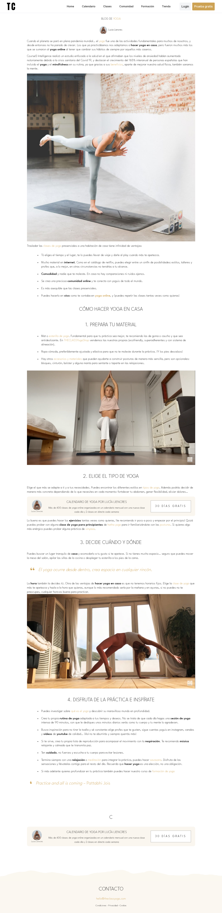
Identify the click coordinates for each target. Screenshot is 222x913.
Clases (107, 6)
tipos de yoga (151, 487)
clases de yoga (52, 246)
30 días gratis (170, 506)
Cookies (123, 906)
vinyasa (90, 529)
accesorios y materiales (68, 359)
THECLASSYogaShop (76, 340)
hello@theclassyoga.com (111, 898)
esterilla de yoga (59, 336)
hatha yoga (114, 524)
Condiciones (101, 906)
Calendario (88, 6)
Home (70, 6)
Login (185, 6)
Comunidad (126, 6)
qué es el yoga (80, 711)
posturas (165, 524)
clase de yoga (181, 583)
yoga (102, 41)
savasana (155, 760)
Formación (147, 6)
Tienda (166, 6)
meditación (94, 760)
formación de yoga (163, 771)
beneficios (117, 64)
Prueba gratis (203, 6)
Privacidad (113, 906)
